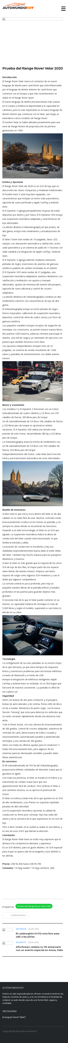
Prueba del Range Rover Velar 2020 (34, 906)
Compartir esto (18, 915)
